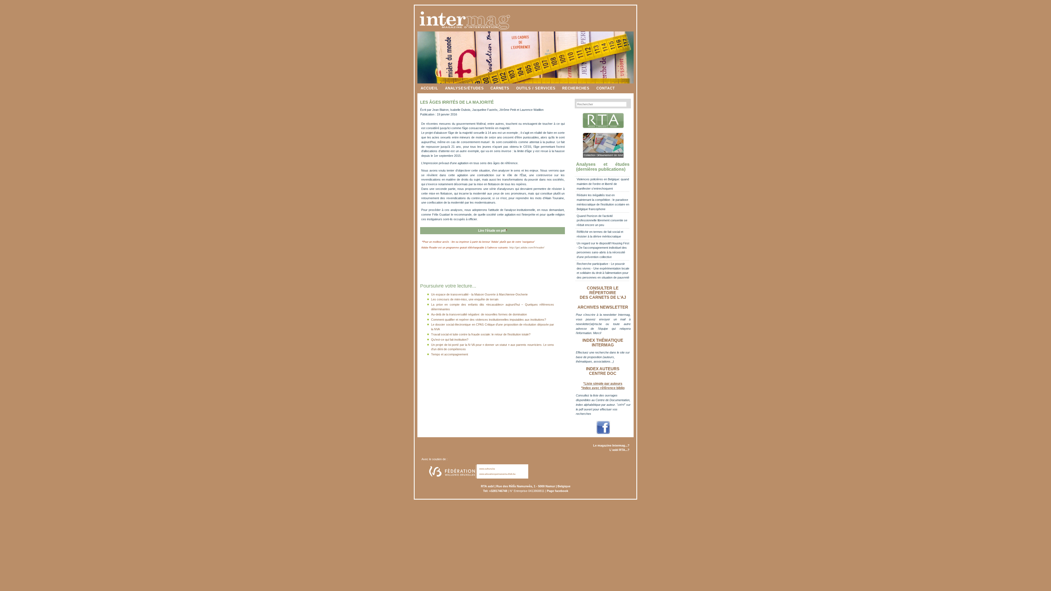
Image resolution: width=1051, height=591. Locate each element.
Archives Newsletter (603, 307)
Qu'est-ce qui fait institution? (449, 339)
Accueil (429, 88)
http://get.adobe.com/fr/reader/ (526, 247)
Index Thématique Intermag (602, 342)
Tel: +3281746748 (495, 491)
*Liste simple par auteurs (602, 384)
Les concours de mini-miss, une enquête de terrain (464, 299)
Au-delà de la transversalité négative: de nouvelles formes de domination (479, 314)
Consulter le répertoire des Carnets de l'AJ (603, 293)
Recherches (576, 88)
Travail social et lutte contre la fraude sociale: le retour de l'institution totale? (480, 334)
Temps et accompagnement (449, 354)
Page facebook (557, 491)
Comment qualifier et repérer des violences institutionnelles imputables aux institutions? (488, 319)
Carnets (499, 88)
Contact (605, 88)
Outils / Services (536, 88)
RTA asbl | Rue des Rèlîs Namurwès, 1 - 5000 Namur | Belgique (525, 486)
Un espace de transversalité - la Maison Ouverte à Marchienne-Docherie (479, 294)
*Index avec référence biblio (603, 388)
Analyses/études (464, 88)
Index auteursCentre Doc (602, 371)
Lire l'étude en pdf (492, 231)
